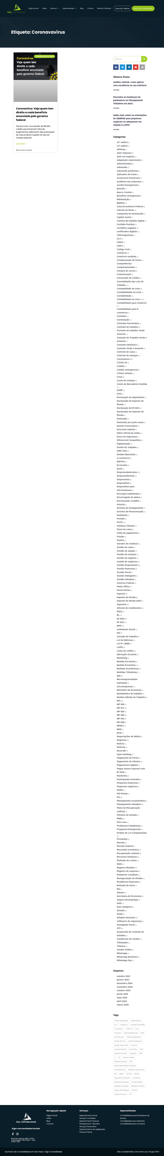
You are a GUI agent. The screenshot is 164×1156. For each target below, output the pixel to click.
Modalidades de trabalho (129, 693)
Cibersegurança (125, 235)
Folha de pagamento (127, 533)
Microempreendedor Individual (125, 1066)
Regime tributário (126, 867)
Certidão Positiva (125, 224)
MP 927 (120, 708)
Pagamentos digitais (127, 765)
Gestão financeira (126, 568)
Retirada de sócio (126, 885)
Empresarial (123, 479)
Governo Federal (125, 583)
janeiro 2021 (123, 980)
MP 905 (120, 704)
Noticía (120, 743)
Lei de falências (125, 640)
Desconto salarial (126, 429)
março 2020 (123, 1005)
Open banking (124, 754)
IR (118, 615)
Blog (81, 8)
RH (118, 889)
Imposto (121, 593)
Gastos (120, 540)
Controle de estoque (127, 355)
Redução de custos (127, 860)
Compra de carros (126, 271)
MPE (119, 729)
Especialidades (68, 8)
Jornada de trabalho (127, 636)
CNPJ (120, 246)
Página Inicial (33, 8)
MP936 (136, 1074)
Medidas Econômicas (128, 668)
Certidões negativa (126, 228)
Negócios (122, 740)
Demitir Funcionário (127, 426)
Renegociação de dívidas (130, 878)
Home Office (123, 586)
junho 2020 (122, 994)
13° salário (122, 142)
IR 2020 (120, 619)
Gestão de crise (119, 1041)
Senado (121, 910)
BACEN (121, 188)
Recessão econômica (128, 850)
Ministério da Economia (129, 690)
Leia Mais (116, 90)
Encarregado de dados (128, 497)
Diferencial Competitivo (129, 440)
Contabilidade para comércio (131, 303)
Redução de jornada (121, 1086)
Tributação (122, 942)
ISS (118, 633)
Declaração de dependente (130, 397)
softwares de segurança (129, 921)
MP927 (120, 726)
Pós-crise (122, 822)
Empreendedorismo (127, 472)
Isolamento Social (126, 629)
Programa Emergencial (128, 829)
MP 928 (120, 711)
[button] (116, 67)
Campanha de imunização (130, 213)
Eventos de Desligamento (130, 508)
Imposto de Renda (126, 597)
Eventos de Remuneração (130, 511)
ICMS (141, 1049)
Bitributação (123, 199)
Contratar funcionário (128, 323)
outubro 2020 (123, 990)
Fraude (120, 536)
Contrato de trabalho (127, 327)
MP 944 (120, 718)
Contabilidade (124, 296)
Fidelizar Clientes (126, 526)
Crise (119, 377)
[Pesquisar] (144, 59)
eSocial (120, 504)
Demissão (122, 419)
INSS (119, 611)
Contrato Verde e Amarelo (130, 348)
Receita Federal (125, 846)
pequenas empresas (121, 1082)
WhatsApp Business (127, 957)
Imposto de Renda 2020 (129, 601)
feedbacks (122, 515)
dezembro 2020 (124, 983)
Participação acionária (128, 779)
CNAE (120, 242)
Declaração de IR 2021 (128, 408)
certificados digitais (127, 231)
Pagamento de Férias (128, 758)
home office (133, 1049)
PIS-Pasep (122, 793)
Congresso (124, 1025)
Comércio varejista (126, 256)
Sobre (44, 8)
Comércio (122, 253)
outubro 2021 (123, 976)
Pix (118, 797)
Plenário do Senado (127, 815)
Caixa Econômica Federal (130, 206)
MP (118, 701)
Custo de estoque (126, 380)
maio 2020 (122, 997)
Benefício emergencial (128, 196)
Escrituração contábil (128, 501)
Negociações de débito (128, 736)
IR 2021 (120, 622)
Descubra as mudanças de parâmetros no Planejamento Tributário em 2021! (128, 100)
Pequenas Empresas (127, 783)
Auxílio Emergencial (127, 185)
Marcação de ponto (127, 654)
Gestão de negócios (127, 561)
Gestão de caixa (125, 547)
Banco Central (124, 192)
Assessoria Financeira (128, 178)
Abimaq (121, 149)
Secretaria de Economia (129, 896)
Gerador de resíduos (127, 543)
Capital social (124, 217)
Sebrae (120, 892)
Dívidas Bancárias (126, 454)
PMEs (120, 818)
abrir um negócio (125, 156)
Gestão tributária (125, 579)
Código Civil (123, 249)
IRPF (119, 626)
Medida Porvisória (126, 661)
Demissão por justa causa (130, 422)
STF (119, 928)
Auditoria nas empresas (129, 181)
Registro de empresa (127, 871)
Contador (121, 316)
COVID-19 (122, 362)
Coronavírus (123, 359)
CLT (119, 239)
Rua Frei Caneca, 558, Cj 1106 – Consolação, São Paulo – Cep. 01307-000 (23, 1140)
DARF (120, 390)
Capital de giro (136, 1021)
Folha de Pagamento (134, 1037)
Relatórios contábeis (127, 875)
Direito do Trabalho (127, 447)
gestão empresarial (121, 1045)
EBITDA (121, 461)
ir (114, 1057)
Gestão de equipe (126, 551)
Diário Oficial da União (128, 433)
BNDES (120, 203)
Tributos (121, 946)
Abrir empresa (124, 153)
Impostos (121, 604)
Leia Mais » (21, 143)
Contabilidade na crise (128, 299)
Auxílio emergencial (121, 1021)
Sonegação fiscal (125, 925)
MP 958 (120, 722)
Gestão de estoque (126, 554)
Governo (134, 1045)
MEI (119, 676)
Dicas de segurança (127, 436)
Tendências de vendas (128, 939)
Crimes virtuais (124, 373)
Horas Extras (123, 590)
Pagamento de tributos (128, 761)
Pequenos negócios (127, 786)
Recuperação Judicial (128, 853)
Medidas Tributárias (127, 672)
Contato (90, 8)
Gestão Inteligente (126, 576)
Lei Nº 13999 (123, 643)
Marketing (122, 658)
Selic (119, 903)
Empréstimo (123, 483)
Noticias (121, 747)
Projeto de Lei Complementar (132, 833)
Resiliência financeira (128, 882)
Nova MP (121, 751)
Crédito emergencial (127, 370)
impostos (133, 1053)
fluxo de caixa (119, 1037)
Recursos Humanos (127, 857)
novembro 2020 (125, 987)
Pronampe (122, 839)
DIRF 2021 (122, 451)
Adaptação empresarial (129, 160)
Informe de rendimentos (129, 608)
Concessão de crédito (128, 278)
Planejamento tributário (129, 804)
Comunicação (124, 274)
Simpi (120, 914)
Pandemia (122, 776)
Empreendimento (125, 476)
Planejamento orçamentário (131, 801)
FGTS (120, 522)
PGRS (120, 790)
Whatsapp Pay (124, 960)
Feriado (121, 518)
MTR (119, 733)
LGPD (120, 647)
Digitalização (123, 444)
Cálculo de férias (125, 210)
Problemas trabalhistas (129, 826)
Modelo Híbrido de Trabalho (131, 697)
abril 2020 (122, 1001)
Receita (121, 842)
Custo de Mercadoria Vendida (132, 384)
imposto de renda (120, 1053)
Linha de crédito (125, 651)
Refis (119, 864)
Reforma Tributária (104, 8)
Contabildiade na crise (128, 288)
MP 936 (120, 715)
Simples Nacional (126, 917)
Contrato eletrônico (127, 345)
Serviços (53, 8)
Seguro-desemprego (127, 900)
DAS (119, 394)
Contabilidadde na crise (129, 292)
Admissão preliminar (127, 171)
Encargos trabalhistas (128, 494)
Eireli (119, 469)
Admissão (122, 167)
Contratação (123, 320)
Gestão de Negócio (135, 1041)
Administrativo (124, 163)
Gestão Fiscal (124, 572)
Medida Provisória (126, 665)
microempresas (125, 686)
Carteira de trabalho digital (130, 221)
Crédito (120, 366)
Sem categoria (124, 907)
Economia (122, 465)
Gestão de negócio (126, 558)
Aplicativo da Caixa (127, 174)
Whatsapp (122, 953)
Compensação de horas (129, 260)
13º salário (122, 146)
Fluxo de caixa (124, 529)
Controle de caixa (126, 352)
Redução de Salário (138, 1086)
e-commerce (123, 458)
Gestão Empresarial (127, 565)
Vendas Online (124, 949)
